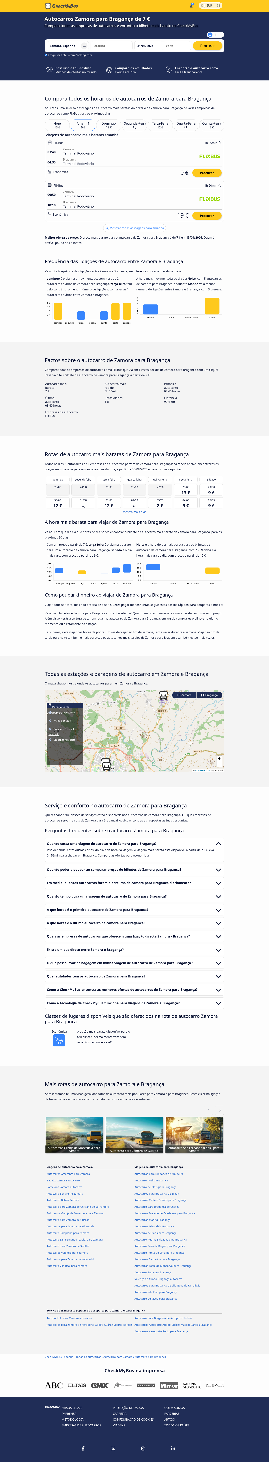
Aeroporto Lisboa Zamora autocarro (69, 1318)
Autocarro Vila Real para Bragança (155, 1292)
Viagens (119, 1425)
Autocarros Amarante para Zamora (68, 1174)
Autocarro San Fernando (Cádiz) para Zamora (75, 1239)
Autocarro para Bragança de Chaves (156, 1206)
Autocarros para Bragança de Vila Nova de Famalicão (167, 1285)
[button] (106, 766)
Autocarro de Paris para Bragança (155, 1233)
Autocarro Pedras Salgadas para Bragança (160, 1239)
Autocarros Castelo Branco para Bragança (160, 1200)
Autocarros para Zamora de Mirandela (70, 1226)
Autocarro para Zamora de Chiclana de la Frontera (78, 1206)
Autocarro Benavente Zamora (65, 1193)
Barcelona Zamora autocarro (64, 1187)
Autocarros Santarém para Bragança (157, 1259)
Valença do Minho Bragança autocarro (158, 1279)
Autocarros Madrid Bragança (152, 1220)
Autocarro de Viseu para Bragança (155, 1298)
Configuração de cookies (133, 1419)
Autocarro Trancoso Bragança (152, 1272)
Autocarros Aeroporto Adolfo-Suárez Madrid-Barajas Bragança (173, 1324)
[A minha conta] (191, 5)
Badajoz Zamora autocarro (63, 1180)
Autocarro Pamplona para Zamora (68, 1233)
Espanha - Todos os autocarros (82, 1357)
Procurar (207, 173)
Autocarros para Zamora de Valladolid (70, 1259)
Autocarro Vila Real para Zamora (67, 1266)
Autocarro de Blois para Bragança (155, 1187)
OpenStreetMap (203, 770)
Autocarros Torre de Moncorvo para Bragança (163, 1266)
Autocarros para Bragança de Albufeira (158, 1174)
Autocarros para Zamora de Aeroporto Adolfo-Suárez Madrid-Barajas (89, 1324)
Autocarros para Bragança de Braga (156, 1193)
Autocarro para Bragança (150, 1357)
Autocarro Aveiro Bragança (151, 1180)
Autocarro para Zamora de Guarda (68, 1220)
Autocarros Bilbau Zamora (63, 1200)
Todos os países (176, 1425)
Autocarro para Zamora (117, 1357)
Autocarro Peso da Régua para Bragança (159, 1246)
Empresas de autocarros (81, 1425)
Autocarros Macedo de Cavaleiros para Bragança (164, 1213)
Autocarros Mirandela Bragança (154, 1226)
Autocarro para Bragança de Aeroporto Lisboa (163, 1318)
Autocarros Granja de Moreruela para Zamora (75, 1213)
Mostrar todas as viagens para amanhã (136, 228)
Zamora (185, 695)
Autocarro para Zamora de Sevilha (68, 1246)
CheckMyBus (53, 1357)
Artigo (169, 1419)
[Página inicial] (61, 6)
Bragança (211, 695)
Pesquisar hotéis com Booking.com (70, 55)
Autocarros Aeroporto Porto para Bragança (161, 1331)
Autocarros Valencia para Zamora (67, 1252)
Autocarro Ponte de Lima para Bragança (159, 1252)
